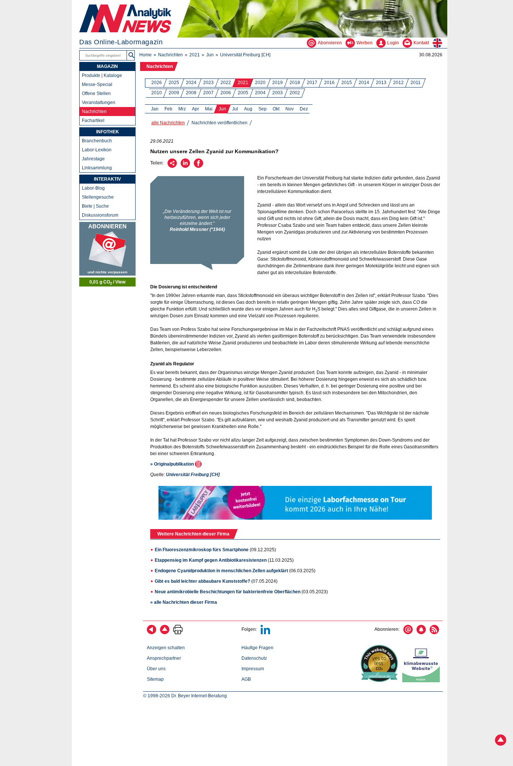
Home (145, 54)
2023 (208, 82)
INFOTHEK (107, 131)
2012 (398, 82)
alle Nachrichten (168, 122)
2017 (312, 82)
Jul (235, 109)
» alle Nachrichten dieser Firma (183, 602)
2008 (191, 92)
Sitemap (155, 679)
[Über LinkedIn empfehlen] (185, 166)
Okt (276, 109)
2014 (364, 82)
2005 (243, 92)
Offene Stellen (96, 93)
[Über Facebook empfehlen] (198, 166)
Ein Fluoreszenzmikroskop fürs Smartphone (202, 549)
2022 (225, 82)
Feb (168, 109)
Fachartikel (93, 120)
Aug (248, 109)
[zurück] (151, 632)
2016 (329, 82)
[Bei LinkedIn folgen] (265, 632)
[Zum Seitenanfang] (164, 632)
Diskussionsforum (100, 215)
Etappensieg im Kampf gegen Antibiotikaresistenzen (211, 560)
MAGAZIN (107, 66)
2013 (381, 82)
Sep (262, 109)
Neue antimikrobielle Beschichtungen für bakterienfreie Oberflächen (227, 591)
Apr (195, 109)
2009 (174, 92)
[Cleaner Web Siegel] (422, 680)
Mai (209, 109)
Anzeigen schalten (166, 647)
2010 (156, 92)
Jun (210, 54)
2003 (277, 92)
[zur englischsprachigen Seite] (440, 42)
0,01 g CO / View (107, 282)
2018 (295, 82)
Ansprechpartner (164, 658)
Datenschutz (254, 658)
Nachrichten (170, 54)
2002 (295, 92)
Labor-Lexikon (97, 149)
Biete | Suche (95, 206)
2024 (191, 82)
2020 (260, 82)
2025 (174, 82)
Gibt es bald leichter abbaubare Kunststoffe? (202, 581)
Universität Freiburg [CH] (245, 54)
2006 (225, 92)
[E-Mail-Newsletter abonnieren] (408, 632)
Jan (154, 109)
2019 (277, 82)
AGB (246, 679)
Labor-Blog (93, 188)
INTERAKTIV (107, 179)
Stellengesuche (98, 197)
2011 (415, 82)
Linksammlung (97, 167)
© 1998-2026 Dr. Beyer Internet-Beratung (185, 695)
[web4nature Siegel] (381, 680)
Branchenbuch (97, 140)
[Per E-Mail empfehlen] (172, 166)
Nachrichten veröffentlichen (219, 122)
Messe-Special (97, 84)
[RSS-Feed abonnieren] (434, 632)
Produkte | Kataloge (102, 75)
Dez (304, 109)
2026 (156, 82)
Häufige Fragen (257, 647)
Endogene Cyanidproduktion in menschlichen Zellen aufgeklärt (221, 570)
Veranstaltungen (98, 102)
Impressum (252, 668)
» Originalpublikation (172, 464)
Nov (289, 109)
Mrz (182, 109)
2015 (346, 82)
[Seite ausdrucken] (178, 632)
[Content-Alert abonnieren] (421, 632)
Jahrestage (93, 158)
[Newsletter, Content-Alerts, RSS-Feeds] (107, 248)
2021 (194, 54)
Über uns (156, 668)
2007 (208, 92)
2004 (260, 92)
